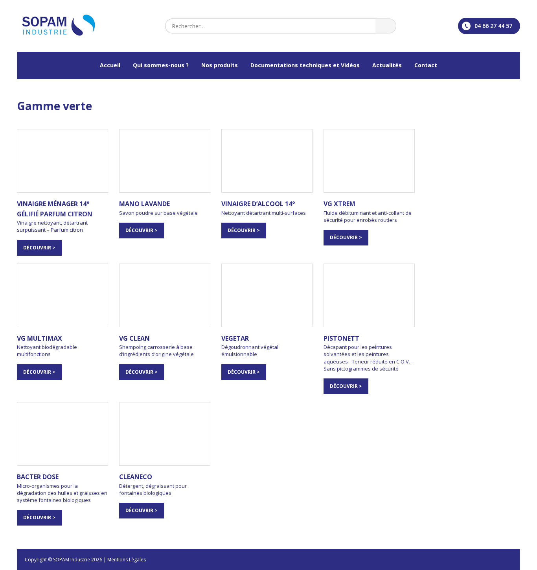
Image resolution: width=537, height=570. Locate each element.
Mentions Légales (126, 559)
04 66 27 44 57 (493, 26)
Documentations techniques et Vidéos (305, 65)
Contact (425, 65)
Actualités (387, 65)
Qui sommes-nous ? (161, 65)
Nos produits (219, 65)
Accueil (110, 65)
